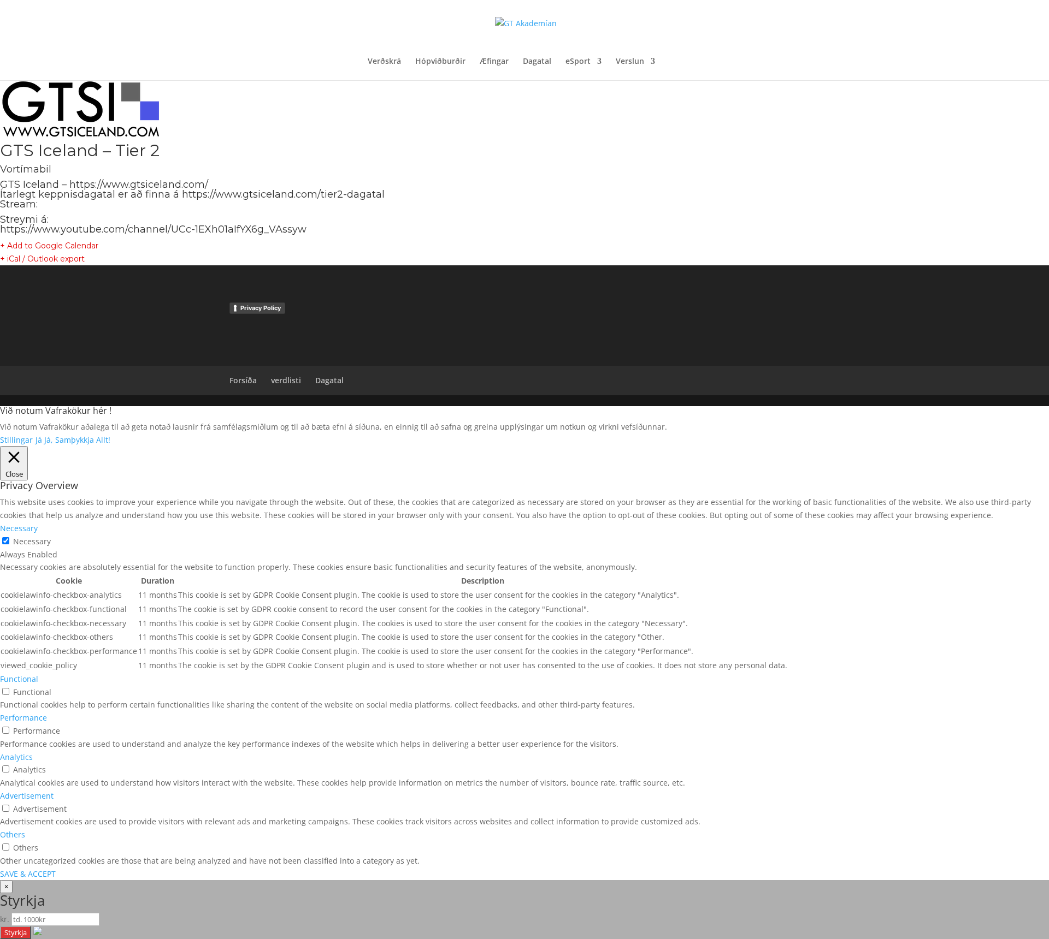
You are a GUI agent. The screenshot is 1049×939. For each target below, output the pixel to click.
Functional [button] (19, 679)
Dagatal (537, 61)
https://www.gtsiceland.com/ (138, 185)
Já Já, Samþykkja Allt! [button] (73, 440)
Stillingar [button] (16, 440)
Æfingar (494, 61)
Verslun (630, 61)
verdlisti (286, 380)
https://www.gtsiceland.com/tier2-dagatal (283, 194)
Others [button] (12, 834)
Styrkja (15, 932)
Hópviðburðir (440, 61)
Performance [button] (23, 717)
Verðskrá (384, 61)
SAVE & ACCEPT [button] (28, 874)
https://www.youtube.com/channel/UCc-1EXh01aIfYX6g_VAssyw (153, 229)
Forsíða (243, 380)
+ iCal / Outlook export (42, 259)
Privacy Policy (260, 308)
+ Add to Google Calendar (49, 246)
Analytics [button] (16, 757)
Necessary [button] (19, 528)
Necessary (32, 541)
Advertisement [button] (27, 796)
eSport (578, 61)
